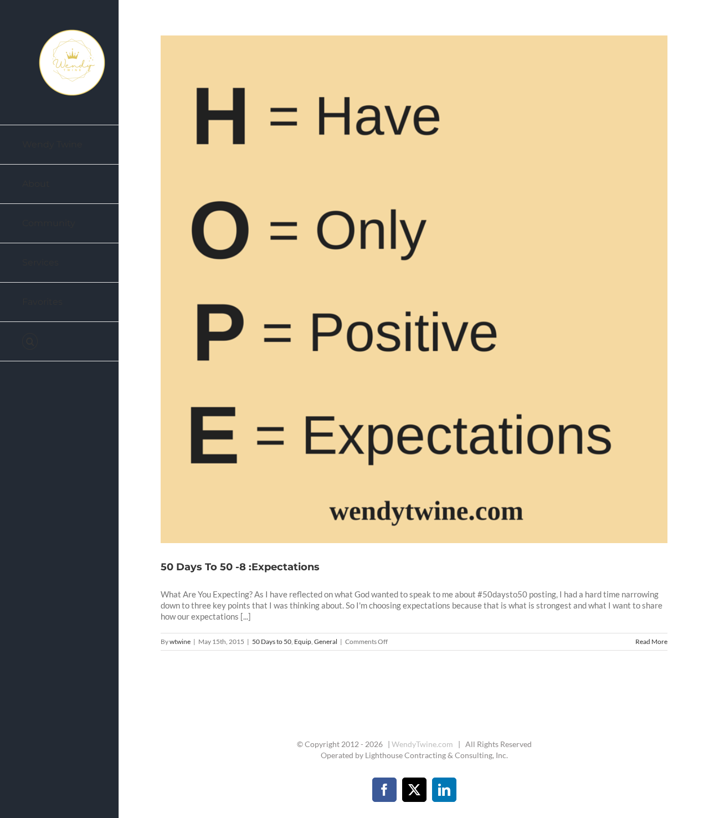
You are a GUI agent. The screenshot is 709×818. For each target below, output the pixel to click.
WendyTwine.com (422, 744)
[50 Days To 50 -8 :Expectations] (414, 289)
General (325, 641)
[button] (59, 341)
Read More (651, 641)
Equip (302, 641)
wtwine (180, 641)
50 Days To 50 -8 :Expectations (401, 289)
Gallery (427, 289)
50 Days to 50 (271, 641)
